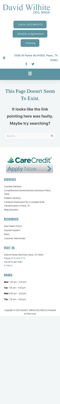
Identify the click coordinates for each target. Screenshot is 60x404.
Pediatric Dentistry (12, 198)
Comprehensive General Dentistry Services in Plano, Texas (27, 192)
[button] (30, 74)
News (6, 234)
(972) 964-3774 (18, 258)
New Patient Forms (13, 226)
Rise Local (31, 313)
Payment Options (12, 230)
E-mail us (8, 265)
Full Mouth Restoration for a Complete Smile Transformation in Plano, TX (24, 204)
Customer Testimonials (14, 238)
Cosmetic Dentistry (12, 186)
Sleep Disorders (11, 209)
